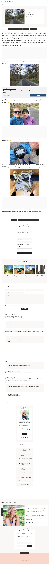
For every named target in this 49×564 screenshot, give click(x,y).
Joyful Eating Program (21, 33)
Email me (2, 512)
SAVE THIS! (38, 95)
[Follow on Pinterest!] (27, 437)
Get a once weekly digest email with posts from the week (24, 249)
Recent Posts (24, 557)
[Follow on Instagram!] (21, 437)
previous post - (41, 402)
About (14, 557)
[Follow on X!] (25, 437)
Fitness (6, 4)
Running (9, 4)
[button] (24, 247)
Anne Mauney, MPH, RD (30, 14)
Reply (9, 326)
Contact (18, 557)
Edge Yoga (4, 166)
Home (3, 4)
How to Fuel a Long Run (16, 45)
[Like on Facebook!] (23, 437)
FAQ (35, 557)
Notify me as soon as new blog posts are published (24, 246)
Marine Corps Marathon (39, 61)
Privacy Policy (30, 557)
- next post (7, 402)
